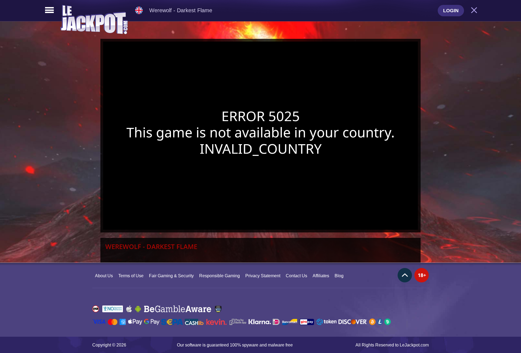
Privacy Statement (262, 275)
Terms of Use (131, 275)
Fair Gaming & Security (171, 275)
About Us (104, 275)
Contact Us (296, 275)
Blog (339, 275)
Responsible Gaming (219, 275)
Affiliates (321, 275)
